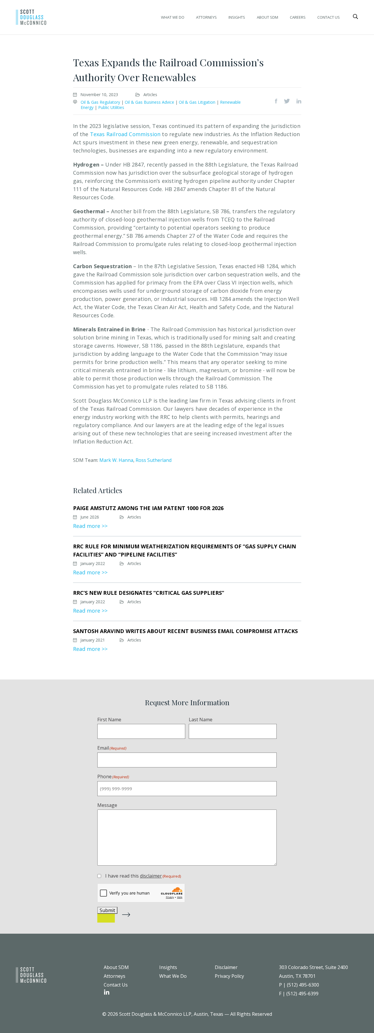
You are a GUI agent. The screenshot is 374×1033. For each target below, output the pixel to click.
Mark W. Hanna (116, 460)
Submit (107, 910)
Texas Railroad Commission (125, 134)
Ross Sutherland (154, 460)
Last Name (200, 719)
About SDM (267, 17)
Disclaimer (226, 967)
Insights (236, 17)
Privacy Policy (229, 976)
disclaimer (151, 876)
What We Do (172, 17)
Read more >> (90, 525)
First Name (109, 719)
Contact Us (328, 17)
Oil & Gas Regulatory (100, 102)
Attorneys (206, 17)
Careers (298, 17)
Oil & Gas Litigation (197, 102)
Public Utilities (111, 107)
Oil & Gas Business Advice (149, 102)
